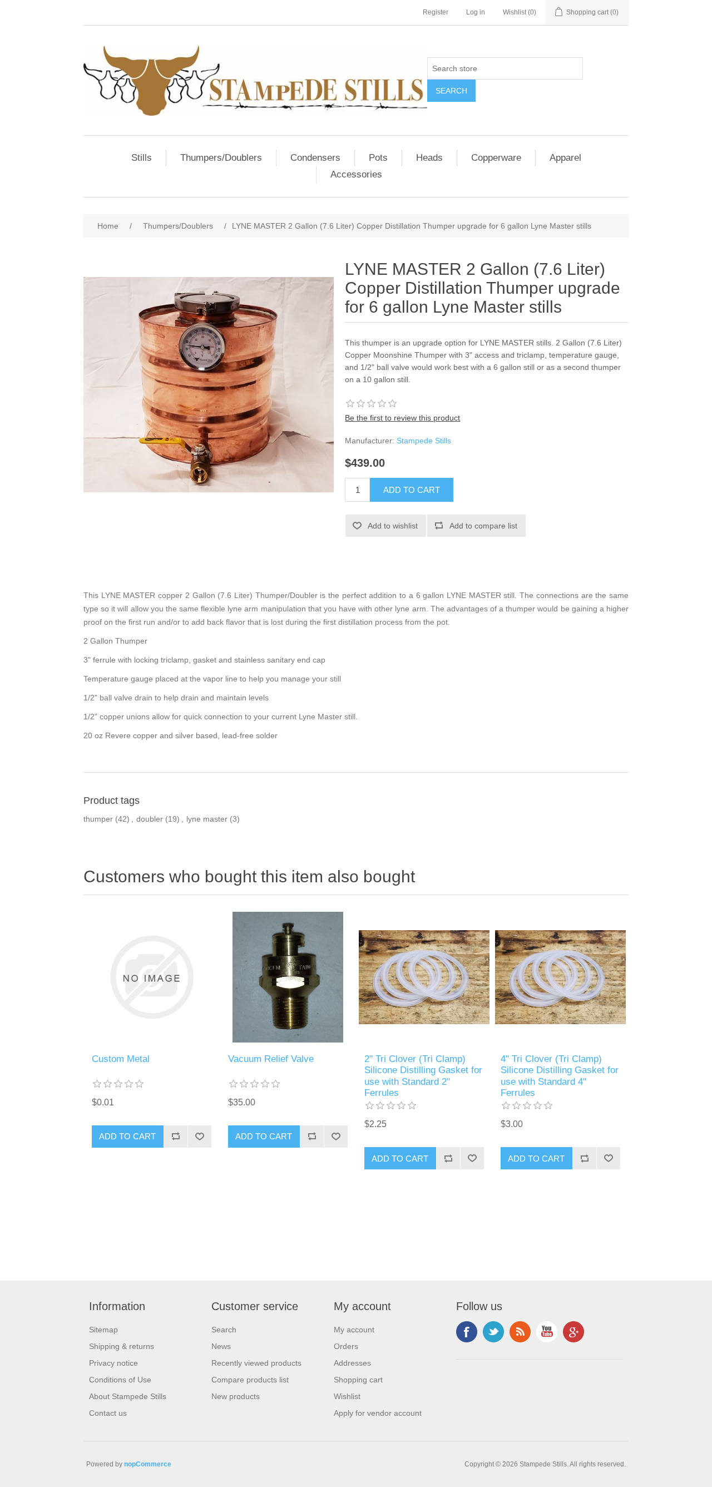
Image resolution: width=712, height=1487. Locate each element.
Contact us (108, 1413)
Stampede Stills (424, 440)
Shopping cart (358, 1379)
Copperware (496, 157)
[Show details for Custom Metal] (151, 977)
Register (435, 12)
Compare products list (250, 1379)
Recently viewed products (256, 1362)
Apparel (565, 157)
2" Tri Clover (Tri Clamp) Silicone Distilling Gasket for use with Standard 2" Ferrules (423, 1076)
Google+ (573, 1331)
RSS (520, 1331)
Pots (378, 157)
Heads (429, 157)
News (221, 1346)
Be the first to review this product (402, 417)
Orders (346, 1346)
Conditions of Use (120, 1379)
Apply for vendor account (378, 1413)
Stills (141, 157)
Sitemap (103, 1329)
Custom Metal (121, 1059)
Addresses (352, 1362)
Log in (475, 12)
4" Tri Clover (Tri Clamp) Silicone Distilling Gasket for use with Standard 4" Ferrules (560, 1076)
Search (223, 1329)
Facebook (466, 1331)
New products (235, 1396)
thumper (98, 818)
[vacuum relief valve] (287, 977)
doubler (149, 818)
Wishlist (347, 1396)
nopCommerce (147, 1464)
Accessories (356, 174)
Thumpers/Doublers (221, 157)
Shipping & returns (121, 1346)
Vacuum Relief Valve (271, 1059)
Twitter (493, 1331)
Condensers (315, 157)
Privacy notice (113, 1362)
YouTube (546, 1331)
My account (354, 1329)
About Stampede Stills (127, 1396)
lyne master (207, 818)
